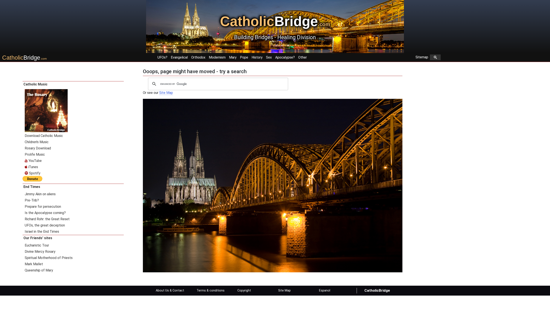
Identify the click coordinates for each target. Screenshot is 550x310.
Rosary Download (38, 148)
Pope (244, 57)
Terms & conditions (211, 290)
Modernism (217, 57)
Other (302, 57)
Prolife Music (35, 154)
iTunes (32, 167)
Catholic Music (35, 84)
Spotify (34, 173)
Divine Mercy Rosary (40, 252)
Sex (269, 57)
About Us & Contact (170, 290)
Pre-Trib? (32, 200)
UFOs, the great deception (45, 225)
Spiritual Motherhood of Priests (49, 258)
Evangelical (179, 57)
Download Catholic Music (44, 136)
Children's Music (37, 142)
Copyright (244, 290)
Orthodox (198, 57)
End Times (31, 187)
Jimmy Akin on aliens (40, 194)
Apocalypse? (285, 57)
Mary (233, 57)
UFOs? (162, 57)
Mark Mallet (34, 264)
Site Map (166, 93)
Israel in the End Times (42, 231)
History (257, 57)
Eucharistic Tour (37, 245)
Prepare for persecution (43, 207)
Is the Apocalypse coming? (45, 213)
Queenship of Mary (39, 270)
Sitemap (423, 57)
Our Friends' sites (37, 238)
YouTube (35, 161)
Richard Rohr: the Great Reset (47, 219)
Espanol (324, 290)
